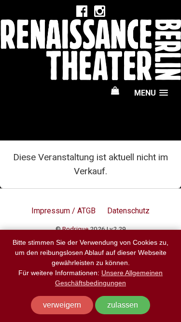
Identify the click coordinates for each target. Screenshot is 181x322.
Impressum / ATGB (63, 210)
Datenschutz (128, 210)
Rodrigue (75, 229)
